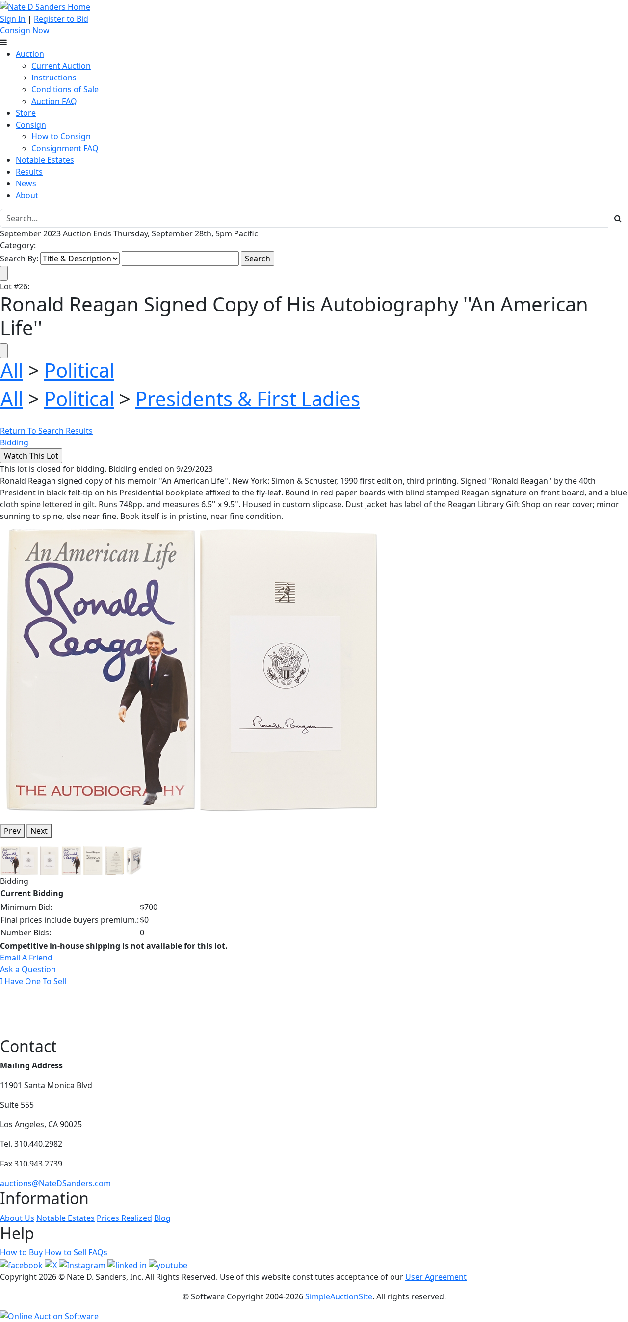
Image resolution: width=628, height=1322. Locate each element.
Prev (12, 831)
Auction (30, 54)
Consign (31, 124)
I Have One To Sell (33, 981)
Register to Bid (61, 18)
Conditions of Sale (65, 89)
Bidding (14, 442)
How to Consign (61, 136)
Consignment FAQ (65, 148)
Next (39, 831)
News (26, 183)
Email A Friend (26, 957)
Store (26, 112)
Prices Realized (124, 1218)
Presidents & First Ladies (247, 398)
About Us (17, 1218)
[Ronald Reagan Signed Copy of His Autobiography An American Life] (192, 668)
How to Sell (65, 1252)
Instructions (54, 77)
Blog (162, 1218)
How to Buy (21, 1252)
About (27, 195)
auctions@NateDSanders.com (55, 1183)
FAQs (97, 1252)
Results (29, 171)
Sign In (13, 18)
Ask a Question (28, 969)
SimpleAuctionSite (338, 1296)
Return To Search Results (46, 430)
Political (79, 370)
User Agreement (436, 1276)
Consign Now (25, 30)
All (11, 370)
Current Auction (61, 65)
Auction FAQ (54, 101)
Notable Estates (45, 160)
